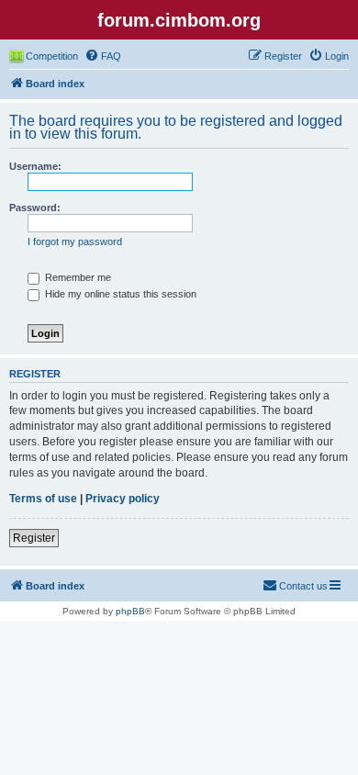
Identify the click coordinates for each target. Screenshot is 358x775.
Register (34, 538)
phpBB (130, 611)
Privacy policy (122, 498)
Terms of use (43, 498)
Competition (52, 56)
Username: (35, 166)
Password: (35, 207)
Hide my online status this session (119, 293)
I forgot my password (75, 241)
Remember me (76, 277)
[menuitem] (102, 56)
